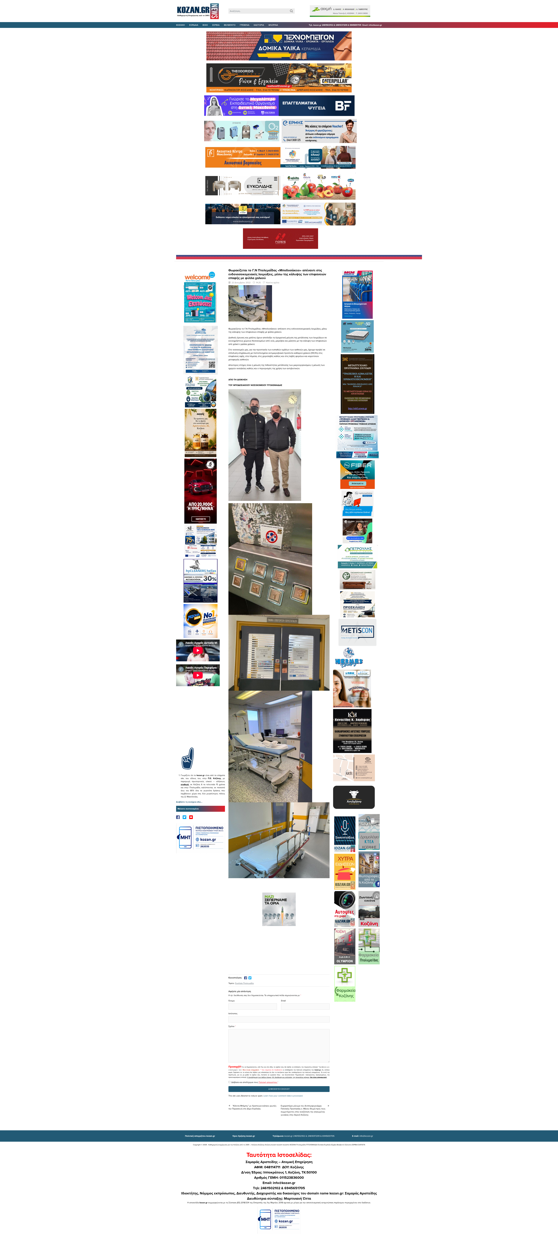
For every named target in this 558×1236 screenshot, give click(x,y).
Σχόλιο (231, 1026)
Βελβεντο (229, 24)
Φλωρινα (273, 24)
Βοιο (205, 24)
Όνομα (231, 1000)
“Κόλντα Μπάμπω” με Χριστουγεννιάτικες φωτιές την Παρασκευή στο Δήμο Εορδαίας (252, 1107)
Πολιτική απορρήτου (251, 1070)
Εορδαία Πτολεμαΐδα (244, 983)
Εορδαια (193, 24)
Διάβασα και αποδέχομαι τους (254, 1082)
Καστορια (259, 24)
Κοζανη (180, 24)
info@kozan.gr (362, 1135)
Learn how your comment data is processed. (283, 1095)
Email (283, 1000)
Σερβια (216, 24)
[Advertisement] (200, 721)
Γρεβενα (244, 24)
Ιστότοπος (232, 1013)
